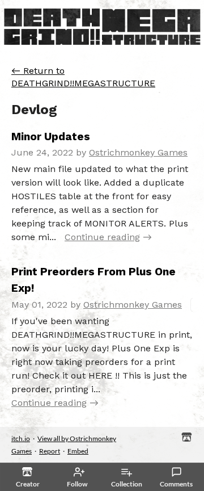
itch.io (20, 438)
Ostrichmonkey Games (138, 152)
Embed (77, 451)
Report (49, 451)
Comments (176, 484)
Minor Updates (50, 136)
